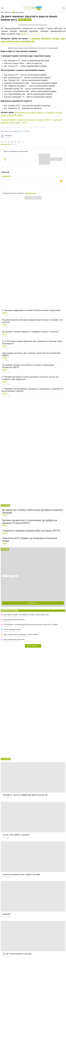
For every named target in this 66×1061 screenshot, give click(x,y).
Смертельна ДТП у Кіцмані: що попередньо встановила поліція (29, 539)
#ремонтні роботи (18, 131)
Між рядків (10, 576)
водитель (7, 914)
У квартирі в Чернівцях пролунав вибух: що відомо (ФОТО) (31, 530)
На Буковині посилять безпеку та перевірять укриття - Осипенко (30, 331)
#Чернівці (27, 131)
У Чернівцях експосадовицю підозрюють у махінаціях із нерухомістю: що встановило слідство (33, 390)
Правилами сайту (30, 193)
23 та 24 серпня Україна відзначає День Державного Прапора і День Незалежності (32, 342)
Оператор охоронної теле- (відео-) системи (21, 874)
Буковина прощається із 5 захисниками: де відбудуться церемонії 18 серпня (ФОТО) (29, 521)
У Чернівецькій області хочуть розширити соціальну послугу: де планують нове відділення (30, 378)
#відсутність (8, 131)
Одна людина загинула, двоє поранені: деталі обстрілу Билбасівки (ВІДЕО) (31, 354)
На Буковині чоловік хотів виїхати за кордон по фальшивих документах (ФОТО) (28, 366)
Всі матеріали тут (33, 603)
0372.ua (24, 34)
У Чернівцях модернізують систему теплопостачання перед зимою (31, 310)
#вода (2, 131)
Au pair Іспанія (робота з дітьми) (17, 954)
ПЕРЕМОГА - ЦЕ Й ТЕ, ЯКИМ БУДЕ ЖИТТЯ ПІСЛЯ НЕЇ (25, 795)
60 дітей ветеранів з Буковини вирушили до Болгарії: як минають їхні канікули (32, 321)
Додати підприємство (33, 646)
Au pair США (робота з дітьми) (16, 835)
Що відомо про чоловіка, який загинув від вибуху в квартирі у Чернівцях (32, 511)
